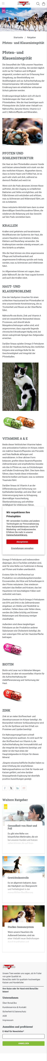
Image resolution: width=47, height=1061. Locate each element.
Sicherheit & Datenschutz (14, 1011)
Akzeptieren (22, 542)
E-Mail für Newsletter (13, 1031)
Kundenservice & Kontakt (14, 1007)
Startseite (18, 37)
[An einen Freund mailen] (24, 788)
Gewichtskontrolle (18, 877)
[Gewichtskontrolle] (23, 866)
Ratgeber (31, 37)
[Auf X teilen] (11, 788)
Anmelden (23, 1043)
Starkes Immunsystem (21, 926)
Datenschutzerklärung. (17, 535)
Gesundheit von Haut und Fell (22, 827)
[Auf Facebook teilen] (4, 788)
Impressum (8, 1020)
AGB (5, 1016)
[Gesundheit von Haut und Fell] (23, 814)
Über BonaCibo (10, 1003)
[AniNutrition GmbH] (23, 4)
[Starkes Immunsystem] (23, 916)
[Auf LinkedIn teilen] (17, 788)
